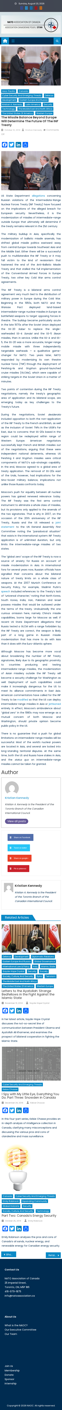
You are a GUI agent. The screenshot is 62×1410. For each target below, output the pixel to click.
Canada (23, 91)
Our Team (11, 1334)
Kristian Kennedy (33, 130)
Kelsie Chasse (10, 1089)
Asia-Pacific (8, 91)
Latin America (33, 104)
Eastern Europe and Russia (34, 99)
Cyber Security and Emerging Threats (21, 95)
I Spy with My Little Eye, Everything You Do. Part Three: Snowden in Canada (30, 1096)
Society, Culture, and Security (18, 976)
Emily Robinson (11, 1201)
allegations (38, 195)
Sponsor (9, 1379)
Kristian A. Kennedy (12, 104)
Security (48, 104)
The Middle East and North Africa (35, 108)
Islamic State (48, 966)
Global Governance (44, 961)
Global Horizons (11, 1206)
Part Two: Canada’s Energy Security (29, 1215)
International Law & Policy (16, 966)
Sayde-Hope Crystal (13, 971)
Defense (49, 95)
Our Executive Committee (20, 1329)
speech (5, 591)
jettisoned (55, 704)
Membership (12, 1370)
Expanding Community (34, 1201)
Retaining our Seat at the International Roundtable (55, 1255)
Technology (8, 108)
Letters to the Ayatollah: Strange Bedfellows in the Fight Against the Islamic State (28, 994)
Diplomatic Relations (43, 956)
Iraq (35, 966)
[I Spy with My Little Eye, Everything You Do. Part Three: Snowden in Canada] (31, 1064)
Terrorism (50, 976)
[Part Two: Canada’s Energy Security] (31, 1167)
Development (9, 99)
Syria (39, 976)
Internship (11, 1383)
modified (22, 699)
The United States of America (17, 113)
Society (44, 971)
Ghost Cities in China (11, 1254)
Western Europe (44, 113)
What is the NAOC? (16, 1325)
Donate (9, 1375)
